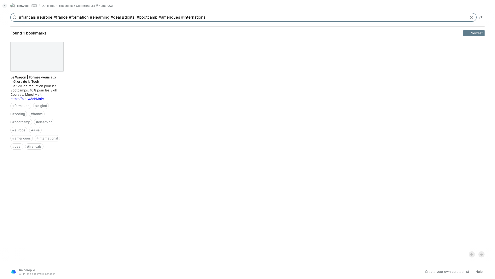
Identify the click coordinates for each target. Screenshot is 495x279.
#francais (34, 146)
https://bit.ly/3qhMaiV (27, 99)
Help (479, 272)
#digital (41, 106)
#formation (20, 106)
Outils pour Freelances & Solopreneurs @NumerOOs (78, 6)
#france (37, 114)
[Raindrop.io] (13, 272)
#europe (18, 130)
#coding (18, 114)
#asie (35, 130)
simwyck (26, 6)
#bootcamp (21, 122)
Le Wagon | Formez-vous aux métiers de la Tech (36, 42)
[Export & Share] (481, 17)
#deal (16, 146)
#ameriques (21, 138)
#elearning (44, 122)
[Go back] (4, 5)
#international (47, 138)
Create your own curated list (447, 272)
